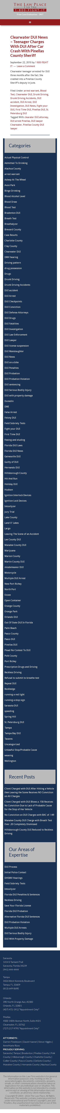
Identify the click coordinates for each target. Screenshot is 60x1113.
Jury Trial (9, 511)
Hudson (9, 489)
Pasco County (11, 633)
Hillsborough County (16, 473)
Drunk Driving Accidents (23, 98)
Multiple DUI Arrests (16, 927)
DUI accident (11, 290)
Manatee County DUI (15, 545)
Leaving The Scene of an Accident (22, 534)
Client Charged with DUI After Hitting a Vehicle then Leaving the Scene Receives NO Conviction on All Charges (29, 792)
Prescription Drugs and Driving (21, 666)
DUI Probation (12, 373)
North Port (10, 589)
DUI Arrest (25, 102)
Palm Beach (10, 628)
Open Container (13, 600)
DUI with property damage (19, 395)
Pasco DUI (10, 639)
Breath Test (10, 218)
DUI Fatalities (12, 323)
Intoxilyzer (10, 506)
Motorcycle (10, 572)
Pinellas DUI (38, 109)
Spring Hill (10, 716)
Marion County (12, 556)
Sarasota (7, 1053)
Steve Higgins (45, 1041)
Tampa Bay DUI (13, 733)
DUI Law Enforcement (16, 334)
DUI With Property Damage (19, 938)
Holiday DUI (11, 484)
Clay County (11, 246)
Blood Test (10, 207)
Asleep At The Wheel (15, 179)
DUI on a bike (12, 362)
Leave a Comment (26, 66)
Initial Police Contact (15, 872)
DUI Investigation (14, 329)
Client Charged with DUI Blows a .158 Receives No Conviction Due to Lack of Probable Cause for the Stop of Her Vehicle (29, 805)
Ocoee (8, 595)
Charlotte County (14, 240)
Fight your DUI (12, 428)
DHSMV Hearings (13, 878)
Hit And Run (11, 478)
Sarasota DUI (11, 705)
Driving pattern (13, 262)
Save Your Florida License (18, 905)
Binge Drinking (12, 190)
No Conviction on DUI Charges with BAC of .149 (29, 814)
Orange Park (11, 611)
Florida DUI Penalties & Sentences (22, 894)
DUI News (30, 105)
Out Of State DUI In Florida (19, 622)
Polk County (11, 655)
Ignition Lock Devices (16, 500)
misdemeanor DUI (14, 567)
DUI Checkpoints (13, 301)
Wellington (10, 761)
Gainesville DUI (13, 456)
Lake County (11, 517)
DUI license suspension (17, 345)
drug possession (13, 268)
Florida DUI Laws (13, 445)
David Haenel (30, 1041)
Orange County (12, 606)
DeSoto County (42, 1060)
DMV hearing (11, 257)
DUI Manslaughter (14, 351)
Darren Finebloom (12, 1041)
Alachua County (13, 168)
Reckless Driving (13, 672)
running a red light (14, 694)
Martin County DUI (14, 561)
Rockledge (10, 689)
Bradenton (27, 1053)
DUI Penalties (12, 368)
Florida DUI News (14, 451)
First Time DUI (23, 109)
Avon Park (10, 185)
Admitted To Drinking (16, 163)
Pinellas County (41, 1053)
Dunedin (9, 401)
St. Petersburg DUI (14, 722)
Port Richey (10, 661)
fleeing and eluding (15, 439)
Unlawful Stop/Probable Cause (21, 750)
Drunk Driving (40, 94)
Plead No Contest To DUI (17, 650)
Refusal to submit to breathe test (22, 678)
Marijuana (10, 550)
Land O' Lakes (12, 523)
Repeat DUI (10, 683)
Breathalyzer (11, 224)
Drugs (8, 273)
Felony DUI (10, 417)
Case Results (11, 235)
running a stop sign (15, 700)
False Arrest (11, 412)
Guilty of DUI (11, 462)
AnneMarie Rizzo (11, 1045)
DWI (7, 406)
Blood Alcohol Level (15, 196)
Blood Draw (11, 201)
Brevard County (13, 229)
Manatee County (11, 1064)
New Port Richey (13, 583)
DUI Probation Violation (17, 379)
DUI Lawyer (11, 340)
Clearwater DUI (24, 94)
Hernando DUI (12, 467)
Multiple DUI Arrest (15, 578)
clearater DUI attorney (36, 117)
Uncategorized (12, 744)
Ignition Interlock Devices (18, 495)
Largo (7, 528)
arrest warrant (31, 90)
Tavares (9, 738)
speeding (9, 711)
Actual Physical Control (17, 157)
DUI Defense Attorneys (16, 312)
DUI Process (11, 866)
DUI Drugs (10, 318)
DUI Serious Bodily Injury (18, 390)
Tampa (8, 727)
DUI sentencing (12, 384)
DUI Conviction (12, 307)
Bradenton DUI (12, 213)
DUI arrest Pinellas (20, 121)
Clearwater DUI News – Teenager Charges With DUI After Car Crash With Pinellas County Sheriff (29, 46)
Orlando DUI (11, 617)
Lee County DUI (13, 539)
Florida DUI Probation (16, 911)
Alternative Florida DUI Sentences (22, 916)
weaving (9, 755)
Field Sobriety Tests (15, 423)
